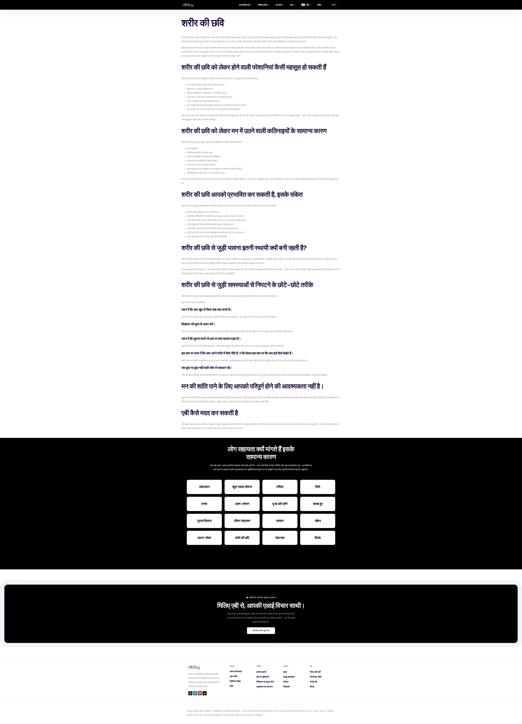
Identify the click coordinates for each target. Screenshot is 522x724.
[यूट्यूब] (200, 693)
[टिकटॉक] (205, 693)
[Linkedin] (195, 693)
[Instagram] (190, 693)
